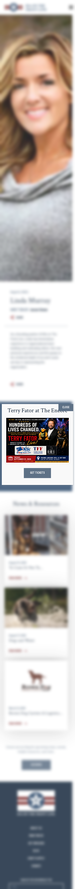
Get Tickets (37, 473)
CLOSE (65, 407)
